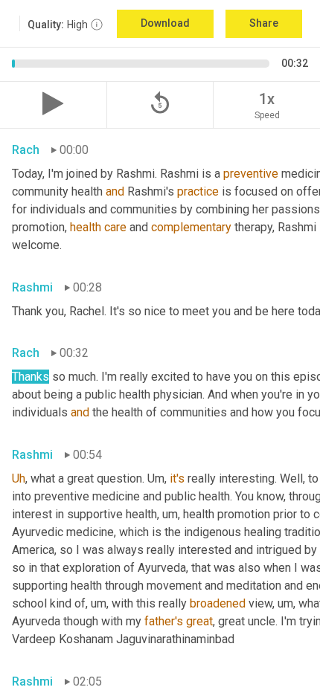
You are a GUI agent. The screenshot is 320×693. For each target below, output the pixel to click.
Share (263, 23)
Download (165, 23)
